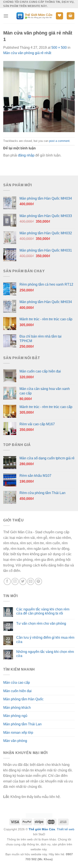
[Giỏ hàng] (71, 15)
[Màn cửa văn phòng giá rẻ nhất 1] (39, 96)
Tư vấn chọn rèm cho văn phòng (41, 623)
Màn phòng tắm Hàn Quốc (23, 699)
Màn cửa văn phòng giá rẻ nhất (27, 53)
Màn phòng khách (17, 707)
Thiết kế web (65, 829)
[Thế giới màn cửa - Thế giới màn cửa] (34, 16)
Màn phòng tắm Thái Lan (22, 724)
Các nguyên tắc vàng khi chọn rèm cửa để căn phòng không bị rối (42, 611)
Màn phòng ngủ (15, 716)
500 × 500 (59, 47)
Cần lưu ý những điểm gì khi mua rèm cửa (45, 639)
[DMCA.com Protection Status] (39, 815)
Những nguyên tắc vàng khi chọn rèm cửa (45, 654)
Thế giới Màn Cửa (42, 829)
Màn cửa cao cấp (16, 682)
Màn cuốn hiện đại (17, 691)
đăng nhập (26, 155)
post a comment (59, 140)
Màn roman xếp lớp (18, 732)
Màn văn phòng (15, 741)
